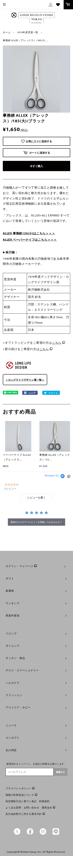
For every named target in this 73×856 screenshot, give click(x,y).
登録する (60, 772)
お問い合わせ (31, 807)
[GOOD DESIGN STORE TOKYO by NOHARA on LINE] (56, 833)
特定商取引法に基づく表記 (21, 801)
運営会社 (47, 807)
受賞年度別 (12, 615)
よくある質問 (13, 807)
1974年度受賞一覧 (27, 32)
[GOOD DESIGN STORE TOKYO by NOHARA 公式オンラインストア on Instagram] (43, 833)
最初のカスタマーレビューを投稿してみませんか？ (36, 522)
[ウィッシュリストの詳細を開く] (58, 4)
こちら (56, 342)
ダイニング (12, 645)
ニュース (11, 725)
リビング (11, 633)
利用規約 (44, 801)
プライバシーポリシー (18, 788)
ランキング (12, 603)
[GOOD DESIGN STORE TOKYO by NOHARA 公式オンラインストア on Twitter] (17, 833)
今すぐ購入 (36, 166)
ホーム (6, 32)
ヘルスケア (12, 683)
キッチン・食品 (15, 658)
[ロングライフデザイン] (19, 370)
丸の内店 (11, 750)
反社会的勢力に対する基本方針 (24, 813)
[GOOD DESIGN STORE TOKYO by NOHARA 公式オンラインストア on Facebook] (30, 833)
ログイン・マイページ (19, 566)
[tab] (36, 497)
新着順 (10, 590)
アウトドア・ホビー (18, 707)
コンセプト (12, 737)
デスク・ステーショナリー (22, 670)
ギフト (10, 578)
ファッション (14, 695)
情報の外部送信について (20, 794)
